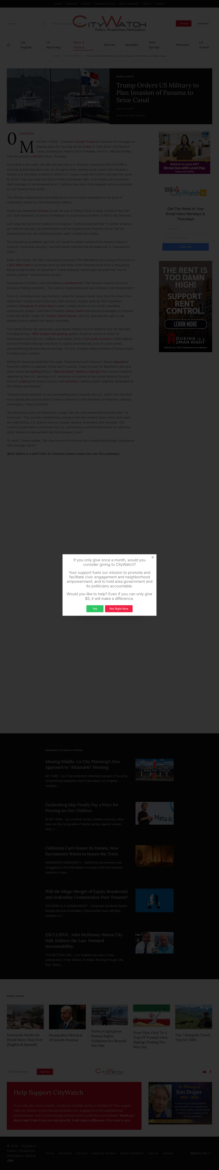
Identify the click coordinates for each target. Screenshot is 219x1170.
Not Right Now (119, 608)
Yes (95, 608)
